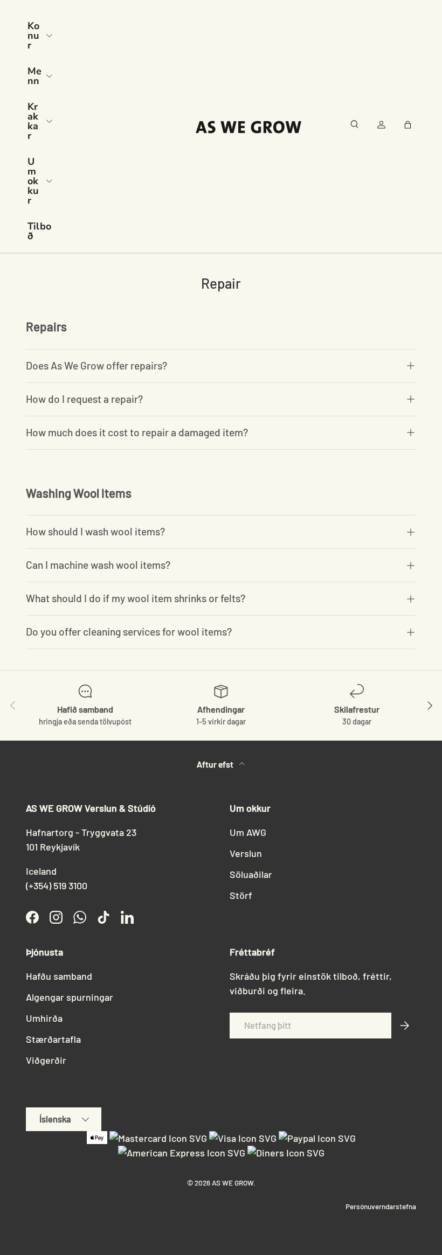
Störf (241, 895)
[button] (410, 126)
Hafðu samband (59, 976)
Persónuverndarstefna (381, 1206)
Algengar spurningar (69, 997)
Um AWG (248, 832)
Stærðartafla (53, 1039)
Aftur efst (216, 764)
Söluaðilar (251, 874)
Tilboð (39, 231)
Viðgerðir (46, 1060)
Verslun (246, 853)
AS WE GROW (232, 1182)
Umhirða (44, 1018)
